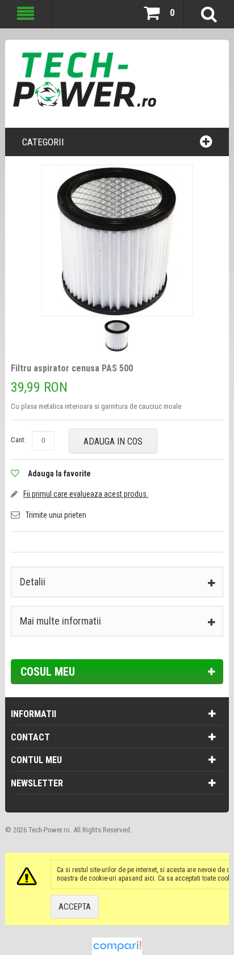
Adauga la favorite (59, 473)
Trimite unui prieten (56, 515)
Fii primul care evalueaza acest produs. (85, 494)
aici (149, 878)
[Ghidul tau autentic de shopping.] (117, 943)
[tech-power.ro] (92, 83)
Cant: (18, 439)
